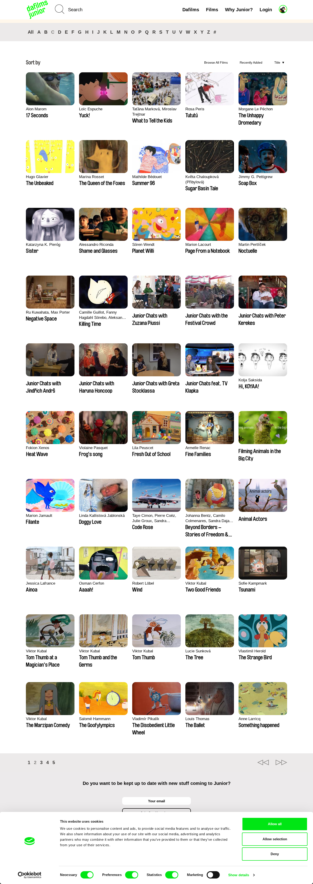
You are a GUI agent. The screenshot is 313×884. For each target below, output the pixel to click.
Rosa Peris (194, 109)
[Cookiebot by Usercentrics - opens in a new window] (30, 875)
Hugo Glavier (37, 177)
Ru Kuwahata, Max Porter (48, 312)
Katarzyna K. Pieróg (43, 244)
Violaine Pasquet (93, 448)
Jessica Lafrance (40, 583)
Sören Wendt (143, 244)
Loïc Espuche (90, 109)
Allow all (275, 824)
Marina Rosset (91, 177)
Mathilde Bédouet (147, 177)
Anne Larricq (249, 719)
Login (266, 9)
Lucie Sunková (198, 651)
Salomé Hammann (94, 719)
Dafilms (190, 9)
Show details (238, 875)
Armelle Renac (198, 448)
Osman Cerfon (91, 583)
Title (277, 62)
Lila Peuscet (142, 448)
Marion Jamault (39, 515)
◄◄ (263, 762)
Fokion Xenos (37, 448)
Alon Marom (36, 109)
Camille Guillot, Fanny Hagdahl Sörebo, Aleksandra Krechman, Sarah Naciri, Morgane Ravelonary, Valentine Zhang (103, 315)
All (31, 32)
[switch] (131, 875)
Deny (275, 854)
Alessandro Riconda (96, 244)
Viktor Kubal (195, 583)
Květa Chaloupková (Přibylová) (202, 179)
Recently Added (251, 62)
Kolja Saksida (250, 380)
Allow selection (275, 839)
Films (212, 9)
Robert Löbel (143, 583)
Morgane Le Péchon (256, 109)
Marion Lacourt (198, 244)
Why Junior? (239, 9)
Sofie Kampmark (253, 583)
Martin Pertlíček (252, 244)
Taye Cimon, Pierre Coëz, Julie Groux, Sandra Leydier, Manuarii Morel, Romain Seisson (154, 518)
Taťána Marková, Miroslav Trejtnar (154, 112)
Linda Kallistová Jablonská (102, 515)
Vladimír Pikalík (145, 719)
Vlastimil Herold (252, 651)
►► (281, 762)
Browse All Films (216, 62)
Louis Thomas (197, 719)
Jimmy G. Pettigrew (255, 177)
